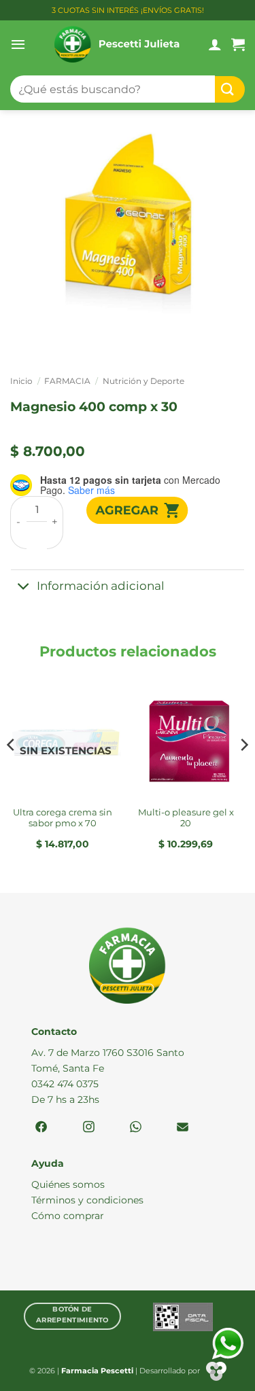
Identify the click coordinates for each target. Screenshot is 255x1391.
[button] (18, 44)
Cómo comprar (67, 1216)
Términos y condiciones (87, 1200)
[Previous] (11, 772)
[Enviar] (230, 89)
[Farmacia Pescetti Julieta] (117, 44)
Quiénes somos (68, 1184)
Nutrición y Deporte (143, 381)
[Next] (243, 772)
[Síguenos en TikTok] (136, 1127)
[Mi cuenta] (215, 44)
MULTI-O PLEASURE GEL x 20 (186, 818)
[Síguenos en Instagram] (89, 1127)
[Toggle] (23, 587)
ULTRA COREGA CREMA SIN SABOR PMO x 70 (62, 818)
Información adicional (101, 586)
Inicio (21, 381)
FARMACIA (67, 381)
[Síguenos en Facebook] (41, 1127)
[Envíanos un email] (182, 1127)
